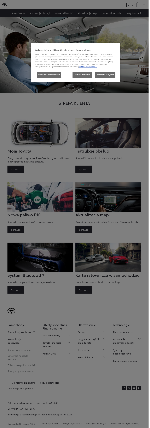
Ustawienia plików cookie (49, 74)
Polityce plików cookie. (88, 66)
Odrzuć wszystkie (82, 74)
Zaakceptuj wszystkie (105, 74)
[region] (75, 62)
